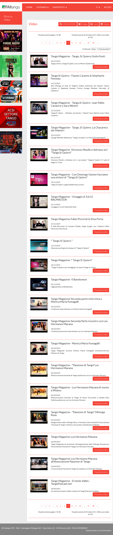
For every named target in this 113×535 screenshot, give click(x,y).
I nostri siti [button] (59, 7)
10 (80, 43)
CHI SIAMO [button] (41, 7)
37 (88, 43)
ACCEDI (107, 7)
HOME (30, 7)
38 (93, 43)
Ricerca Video (8, 18)
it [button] (97, 7)
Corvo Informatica (104, 530)
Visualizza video (101, 67)
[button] (39, 61)
